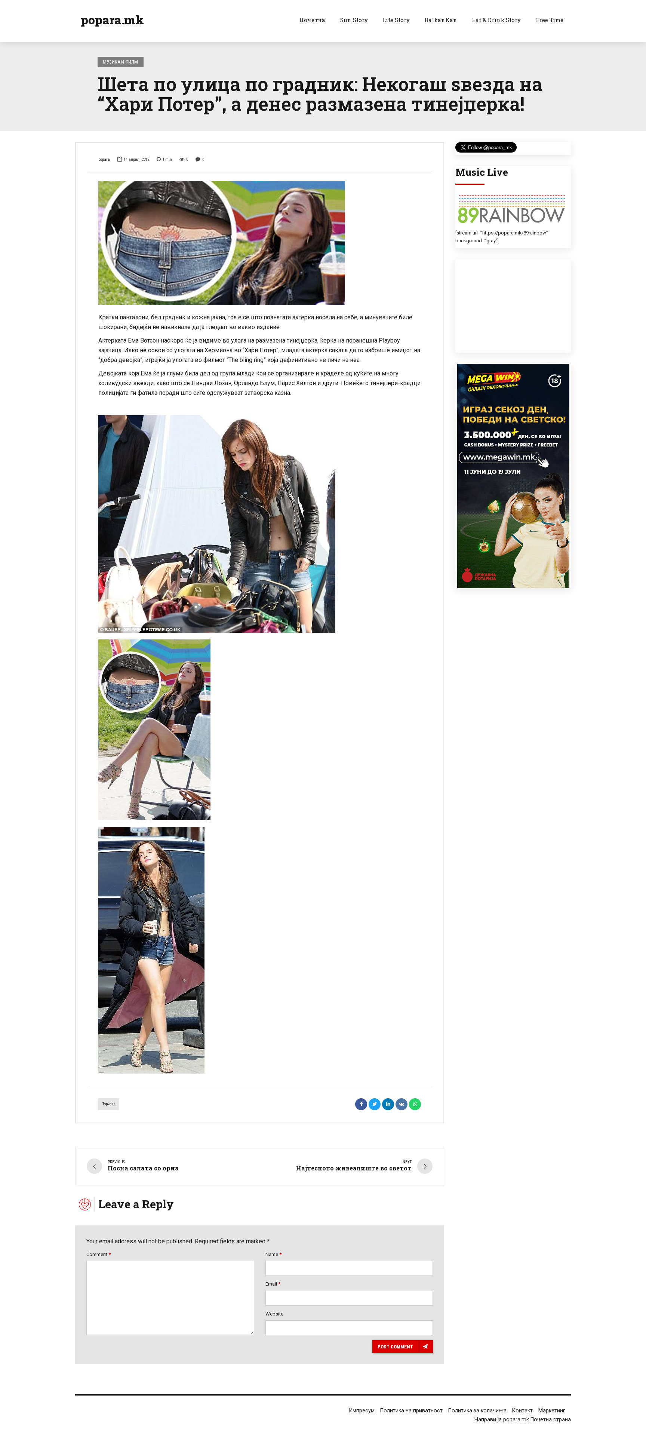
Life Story (396, 20)
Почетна (312, 20)
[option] (259, 243)
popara (104, 159)
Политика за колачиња (477, 1410)
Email (272, 1284)
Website (274, 1314)
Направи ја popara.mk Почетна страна (522, 1419)
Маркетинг (551, 1410)
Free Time (549, 20)
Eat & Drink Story (496, 20)
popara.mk (112, 20)
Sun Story (354, 20)
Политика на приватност (411, 1410)
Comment (98, 1254)
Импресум (362, 1410)
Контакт (522, 1410)
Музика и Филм (120, 62)
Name (273, 1254)
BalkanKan (441, 20)
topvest (108, 1104)
